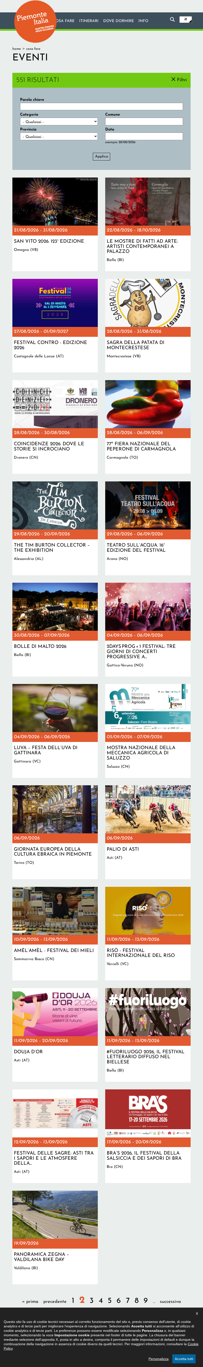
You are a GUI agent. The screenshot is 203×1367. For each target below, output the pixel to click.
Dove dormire (118, 21)
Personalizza (159, 1359)
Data (109, 129)
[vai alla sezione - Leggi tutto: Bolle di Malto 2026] (55, 629)
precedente (55, 1301)
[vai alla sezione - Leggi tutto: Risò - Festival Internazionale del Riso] (148, 933)
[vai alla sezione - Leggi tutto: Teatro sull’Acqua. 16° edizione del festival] (148, 528)
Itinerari (89, 21)
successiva (170, 1301)
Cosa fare (64, 21)
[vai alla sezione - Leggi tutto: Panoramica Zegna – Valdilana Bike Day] (55, 1237)
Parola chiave (32, 100)
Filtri (182, 80)
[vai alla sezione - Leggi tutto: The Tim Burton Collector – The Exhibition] (55, 528)
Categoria (29, 115)
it (185, 19)
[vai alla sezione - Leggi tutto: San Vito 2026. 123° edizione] (55, 224)
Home (16, 49)
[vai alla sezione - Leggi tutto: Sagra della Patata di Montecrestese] (148, 325)
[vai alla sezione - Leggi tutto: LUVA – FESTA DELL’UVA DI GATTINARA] (55, 731)
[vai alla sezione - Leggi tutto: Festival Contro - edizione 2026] (55, 325)
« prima (30, 1301)
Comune (112, 115)
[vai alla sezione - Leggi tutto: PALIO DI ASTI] (148, 832)
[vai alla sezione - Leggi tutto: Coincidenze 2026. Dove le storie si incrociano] (55, 427)
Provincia (28, 129)
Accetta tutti (184, 1359)
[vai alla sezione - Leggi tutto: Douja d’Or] (55, 1035)
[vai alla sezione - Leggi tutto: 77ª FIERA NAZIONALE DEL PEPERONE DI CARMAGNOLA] (148, 427)
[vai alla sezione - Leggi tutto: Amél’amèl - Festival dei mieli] (55, 933)
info (143, 21)
